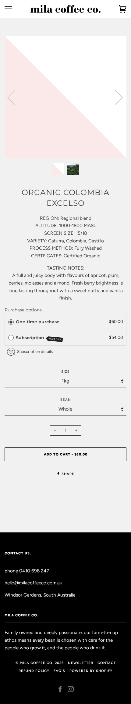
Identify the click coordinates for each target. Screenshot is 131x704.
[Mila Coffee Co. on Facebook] (60, 690)
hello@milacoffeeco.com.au (33, 583)
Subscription (39, 338)
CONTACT (106, 663)
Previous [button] (15, 97)
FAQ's (59, 671)
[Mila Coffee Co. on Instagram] (71, 690)
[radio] (11, 321)
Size (65, 371)
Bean (65, 399)
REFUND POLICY (34, 671)
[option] (65, 97)
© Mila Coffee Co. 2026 (40, 663)
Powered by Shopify (90, 671)
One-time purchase (37, 322)
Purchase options (23, 310)
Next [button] (115, 97)
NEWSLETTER (80, 663)
